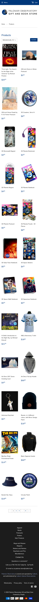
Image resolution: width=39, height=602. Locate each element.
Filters (33, 40)
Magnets (19, 546)
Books (20, 530)
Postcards (19, 533)
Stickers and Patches (19, 548)
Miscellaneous (19, 553)
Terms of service (29, 583)
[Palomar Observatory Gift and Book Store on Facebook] (32, 587)
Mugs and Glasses (19, 543)
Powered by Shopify (19, 594)
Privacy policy (18, 583)
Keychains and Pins (19, 551)
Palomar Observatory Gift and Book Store (21, 592)
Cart (36, 2)
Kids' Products (19, 538)
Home (3, 24)
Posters (19, 535)
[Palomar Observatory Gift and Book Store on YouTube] (35, 587)
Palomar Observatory (8, 574)
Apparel (19, 528)
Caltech (34, 574)
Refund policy (8, 583)
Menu (6, 2)
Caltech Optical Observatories (25, 576)
